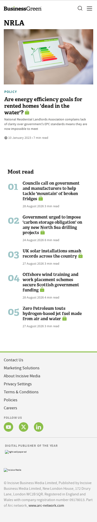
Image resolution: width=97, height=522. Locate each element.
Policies (10, 400)
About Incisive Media (22, 376)
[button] (80, 8)
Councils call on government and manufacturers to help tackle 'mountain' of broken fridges (51, 191)
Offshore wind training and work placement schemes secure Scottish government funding (51, 282)
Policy (10, 91)
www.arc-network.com (46, 505)
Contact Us (13, 360)
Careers (10, 408)
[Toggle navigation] (88, 8)
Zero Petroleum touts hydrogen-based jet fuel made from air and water (52, 314)
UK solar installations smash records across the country (52, 253)
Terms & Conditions (21, 392)
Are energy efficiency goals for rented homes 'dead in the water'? (43, 106)
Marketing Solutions (22, 368)
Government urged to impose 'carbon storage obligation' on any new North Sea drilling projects (52, 224)
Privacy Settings (18, 384)
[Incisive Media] (12, 469)
